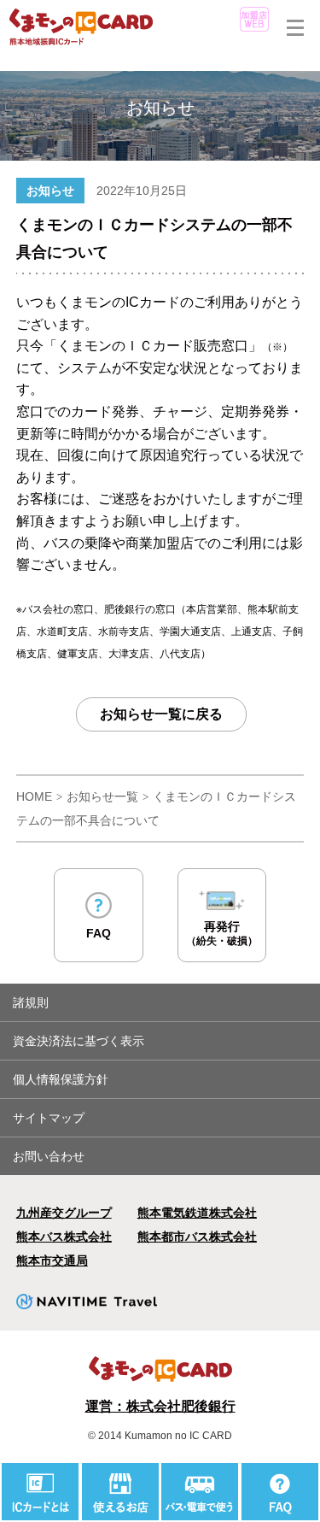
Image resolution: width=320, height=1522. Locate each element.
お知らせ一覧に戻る (161, 714)
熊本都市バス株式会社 (197, 1236)
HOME (34, 796)
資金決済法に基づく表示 (78, 1041)
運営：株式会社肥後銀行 (160, 1406)
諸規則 (31, 1002)
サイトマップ (48, 1118)
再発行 (222, 933)
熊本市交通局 (52, 1260)
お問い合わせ (48, 1156)
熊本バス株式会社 (64, 1236)
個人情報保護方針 (60, 1079)
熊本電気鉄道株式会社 (197, 1212)
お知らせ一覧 (102, 796)
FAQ (98, 933)
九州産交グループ (64, 1212)
